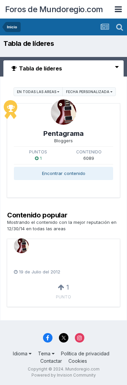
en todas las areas (37, 92)
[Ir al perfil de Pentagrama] (63, 112)
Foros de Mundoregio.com (54, 9)
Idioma (21, 353)
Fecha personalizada (88, 92)
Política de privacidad (85, 353)
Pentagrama (63, 133)
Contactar (51, 361)
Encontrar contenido (63, 173)
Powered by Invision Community (63, 375)
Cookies (77, 361)
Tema (45, 353)
